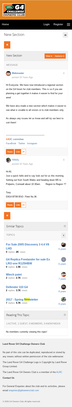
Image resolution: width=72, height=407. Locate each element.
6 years (62, 249)
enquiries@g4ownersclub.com (24, 390)
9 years (62, 304)
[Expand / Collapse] (65, 226)
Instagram (32, 143)
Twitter (21, 143)
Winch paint (14, 274)
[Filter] (64, 235)
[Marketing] (63, 299)
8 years (62, 291)
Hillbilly (15, 159)
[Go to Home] (14, 9)
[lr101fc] (63, 244)
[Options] (64, 73)
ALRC (59, 372)
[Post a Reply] (7, 45)
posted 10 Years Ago (22, 77)
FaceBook (11, 143)
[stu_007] (63, 287)
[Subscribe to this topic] (65, 35)
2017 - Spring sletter (22, 299)
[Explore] (68, 25)
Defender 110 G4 (17, 286)
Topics (10, 235)
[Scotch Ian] (63, 274)
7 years (62, 279)
